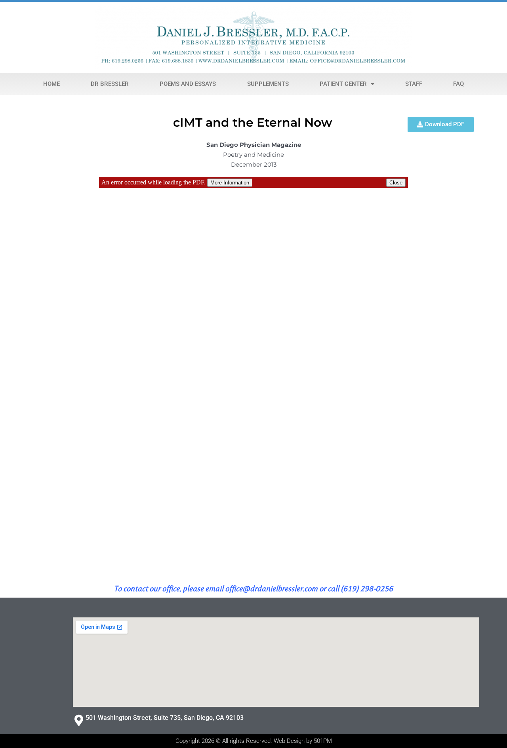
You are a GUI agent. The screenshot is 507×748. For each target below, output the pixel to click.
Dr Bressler (110, 83)
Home (51, 83)
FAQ (458, 83)
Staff (413, 83)
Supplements (268, 83)
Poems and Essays (188, 83)
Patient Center (343, 83)
